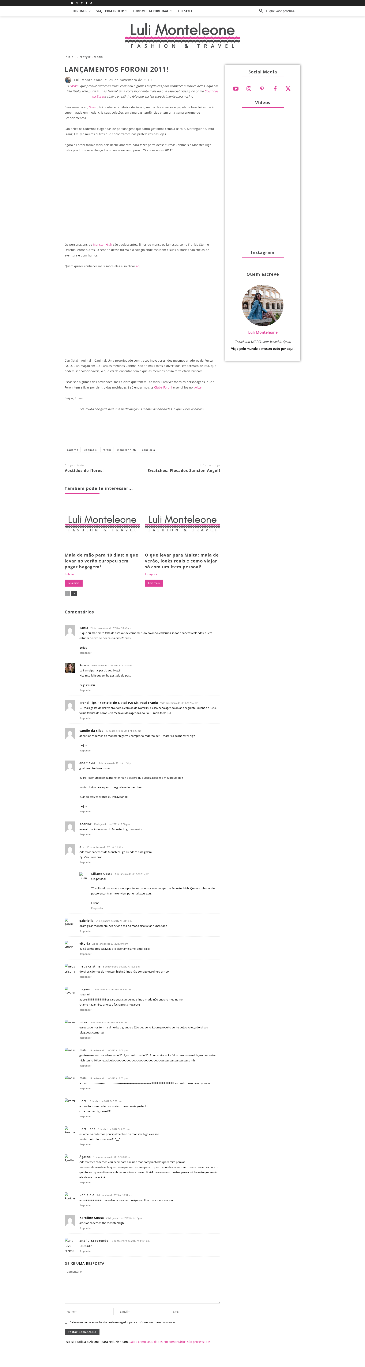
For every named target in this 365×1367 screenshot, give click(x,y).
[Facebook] (86, 3)
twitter (198, 387)
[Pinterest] (81, 3)
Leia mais (73, 583)
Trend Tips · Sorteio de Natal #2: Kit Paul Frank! (118, 703)
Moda (98, 57)
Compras (151, 574)
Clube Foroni (163, 387)
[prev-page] (67, 593)
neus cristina (90, 966)
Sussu (93, 107)
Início (69, 57)
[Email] (175, 431)
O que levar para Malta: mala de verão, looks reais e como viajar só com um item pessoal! (182, 561)
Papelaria (148, 450)
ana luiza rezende (93, 1241)
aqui (139, 266)
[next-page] (74, 593)
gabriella (86, 921)
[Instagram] (77, 3)
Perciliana (87, 1129)
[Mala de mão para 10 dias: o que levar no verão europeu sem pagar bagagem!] (102, 525)
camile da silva (91, 731)
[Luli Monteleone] (69, 80)
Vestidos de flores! (84, 470)
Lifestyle (84, 57)
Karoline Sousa (91, 1218)
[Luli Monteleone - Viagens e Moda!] (182, 35)
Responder (85, 652)
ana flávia (87, 763)
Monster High (102, 245)
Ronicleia (86, 1195)
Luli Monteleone (88, 79)
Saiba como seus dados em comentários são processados (170, 1342)
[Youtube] (72, 3)
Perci (83, 1101)
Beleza (69, 574)
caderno (72, 450)
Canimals (90, 450)
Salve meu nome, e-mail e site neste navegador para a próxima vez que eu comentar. (123, 1322)
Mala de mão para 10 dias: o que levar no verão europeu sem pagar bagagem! (101, 561)
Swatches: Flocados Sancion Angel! (184, 470)
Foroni (73, 86)
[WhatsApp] (161, 431)
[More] (189, 431)
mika (83, 1022)
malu (83, 1050)
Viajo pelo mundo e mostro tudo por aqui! (262, 348)
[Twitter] (91, 3)
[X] (133, 431)
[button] (275, 11)
